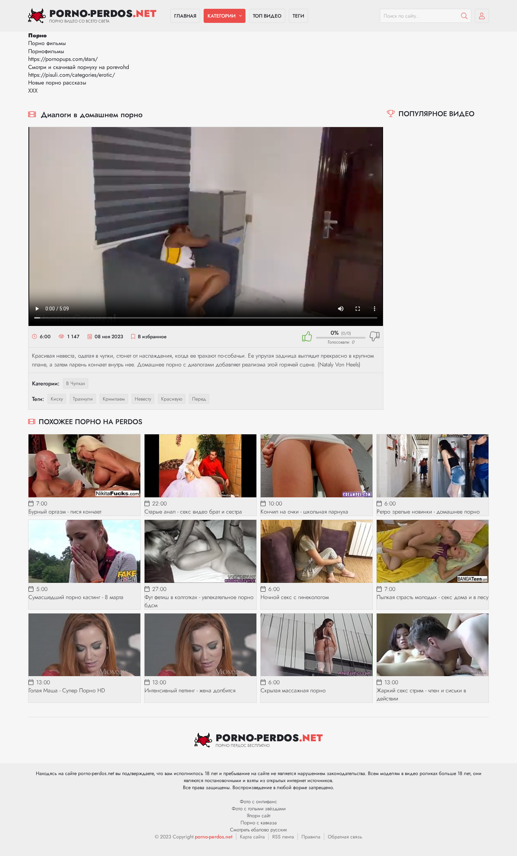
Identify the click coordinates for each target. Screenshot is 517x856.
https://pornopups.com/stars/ (63, 59)
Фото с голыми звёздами (259, 808)
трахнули (83, 398)
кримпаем (114, 398)
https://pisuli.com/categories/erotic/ (71, 75)
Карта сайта (252, 836)
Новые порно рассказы (57, 82)
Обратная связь (345, 836)
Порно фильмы (47, 43)
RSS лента (283, 836)
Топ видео (267, 15)
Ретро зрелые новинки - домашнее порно (428, 512)
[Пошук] (464, 16)
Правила (310, 836)
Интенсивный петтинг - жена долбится (190, 690)
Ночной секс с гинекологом (295, 597)
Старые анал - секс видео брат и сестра (193, 512)
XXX (33, 91)
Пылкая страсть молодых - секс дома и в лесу (433, 597)
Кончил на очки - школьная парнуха (304, 512)
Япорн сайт (258, 815)
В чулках (75, 383)
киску (57, 398)
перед (199, 398)
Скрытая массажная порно (293, 690)
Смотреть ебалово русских (258, 829)
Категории (222, 15)
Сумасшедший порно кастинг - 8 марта (75, 597)
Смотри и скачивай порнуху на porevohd (78, 67)
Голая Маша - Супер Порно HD (66, 690)
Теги (298, 15)
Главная (185, 15)
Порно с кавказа (259, 822)
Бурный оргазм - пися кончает (64, 512)
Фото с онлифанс (258, 801)
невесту (143, 398)
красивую (171, 398)
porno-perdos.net (213, 836)
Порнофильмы (46, 51)
